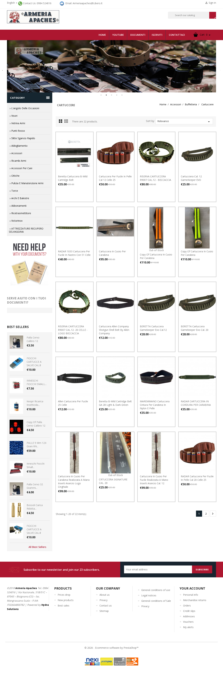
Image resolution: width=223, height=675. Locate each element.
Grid (61, 122)
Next (218, 69)
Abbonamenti (18, 205)
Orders (187, 605)
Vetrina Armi (18, 123)
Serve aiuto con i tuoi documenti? (26, 300)
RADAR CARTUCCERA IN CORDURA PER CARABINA (196, 403)
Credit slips (189, 611)
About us (104, 594)
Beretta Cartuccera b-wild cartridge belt (72, 178)
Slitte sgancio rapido (23, 138)
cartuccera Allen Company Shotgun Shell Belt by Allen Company (114, 330)
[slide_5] (111, 66)
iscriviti (157, 34)
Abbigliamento (19, 145)
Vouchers (188, 621)
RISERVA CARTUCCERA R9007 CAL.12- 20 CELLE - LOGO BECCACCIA (72, 330)
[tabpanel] (111, 66)
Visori (14, 115)
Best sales (63, 605)
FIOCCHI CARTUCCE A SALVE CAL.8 (34, 362)
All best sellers (37, 547)
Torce (14, 190)
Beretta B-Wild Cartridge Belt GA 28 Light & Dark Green (115, 403)
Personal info (190, 594)
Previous (2, 69)
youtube (118, 34)
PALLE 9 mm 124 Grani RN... (36, 444)
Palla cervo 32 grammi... (35, 486)
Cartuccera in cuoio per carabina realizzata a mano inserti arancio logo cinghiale (74, 481)
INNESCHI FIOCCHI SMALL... (37, 382)
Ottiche (15, 175)
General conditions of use (155, 590)
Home (102, 34)
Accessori (16, 153)
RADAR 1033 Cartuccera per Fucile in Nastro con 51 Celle (74, 253)
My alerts (188, 627)
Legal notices (148, 595)
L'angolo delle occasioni (25, 108)
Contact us (105, 605)
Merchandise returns (194, 600)
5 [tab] (122, 95)
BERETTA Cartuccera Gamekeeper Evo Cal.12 (153, 328)
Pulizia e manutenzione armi (27, 183)
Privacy (103, 600)
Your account (192, 588)
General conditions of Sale (156, 600)
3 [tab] (111, 95)
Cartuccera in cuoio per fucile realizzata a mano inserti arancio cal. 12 (154, 480)
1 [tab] (101, 95)
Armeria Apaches (26, 588)
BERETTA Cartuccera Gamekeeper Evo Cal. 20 (194, 328)
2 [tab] (106, 95)
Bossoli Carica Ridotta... (35, 506)
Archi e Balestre (20, 198)
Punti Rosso (18, 130)
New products (66, 600)
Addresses (189, 616)
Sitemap (104, 611)
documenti (137, 34)
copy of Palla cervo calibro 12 (36, 423)
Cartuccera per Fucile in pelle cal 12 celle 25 (115, 178)
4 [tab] (116, 95)
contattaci (177, 34)
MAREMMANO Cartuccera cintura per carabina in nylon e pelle (155, 405)
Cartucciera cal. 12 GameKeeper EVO (191, 178)
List (66, 122)
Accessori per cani (21, 168)
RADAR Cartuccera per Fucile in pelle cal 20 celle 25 (197, 478)
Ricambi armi (18, 160)
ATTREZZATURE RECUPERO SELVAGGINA (26, 230)
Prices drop (64, 594)
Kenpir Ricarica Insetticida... (35, 403)
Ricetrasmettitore (21, 213)
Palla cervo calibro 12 (33, 339)
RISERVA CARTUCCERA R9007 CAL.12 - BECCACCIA (155, 178)
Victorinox (16, 220)
